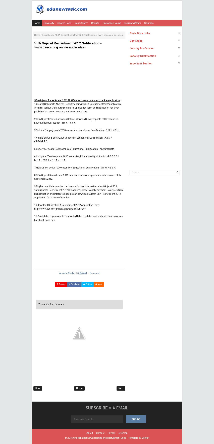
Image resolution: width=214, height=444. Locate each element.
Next (121, 388)
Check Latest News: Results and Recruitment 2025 (99, 437)
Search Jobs (64, 23)
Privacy (111, 433)
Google (62, 284)
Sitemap (123, 433)
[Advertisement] (79, 75)
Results (95, 23)
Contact (100, 433)
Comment (95, 273)
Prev (37, 388)
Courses (149, 23)
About (89, 433)
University (49, 23)
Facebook (75, 284)
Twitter (88, 284)
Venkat (145, 437)
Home (36, 23)
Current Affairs (132, 23)
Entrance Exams (112, 23)
